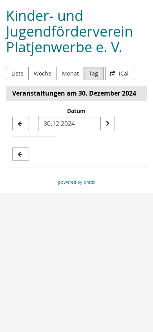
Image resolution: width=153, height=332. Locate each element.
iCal (123, 73)
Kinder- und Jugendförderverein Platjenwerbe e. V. (69, 31)
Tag (93, 73)
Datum (76, 110)
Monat (70, 73)
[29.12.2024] (20, 123)
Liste (17, 73)
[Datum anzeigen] (107, 123)
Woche (42, 73)
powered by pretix (76, 182)
